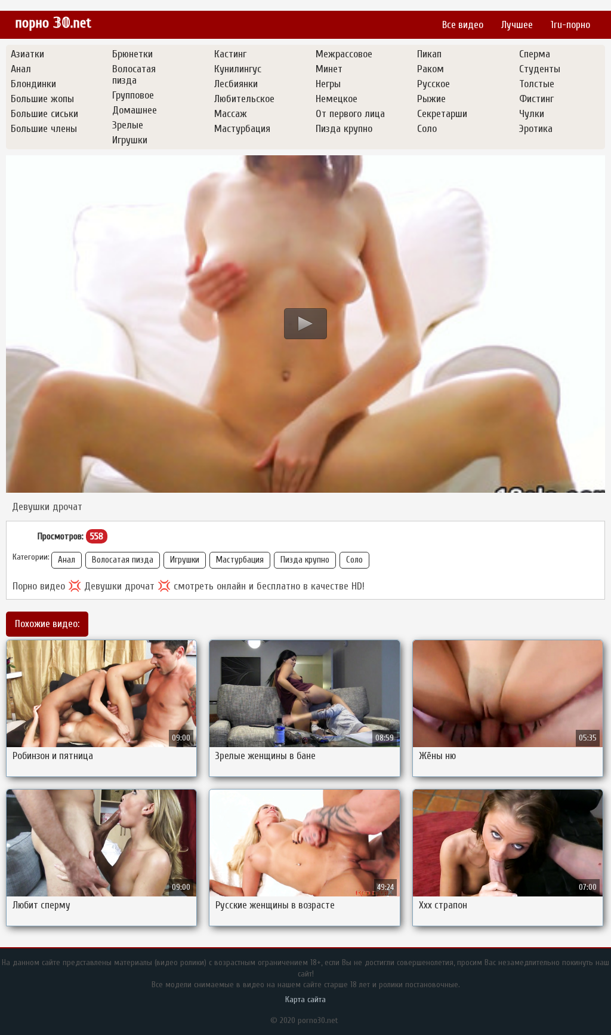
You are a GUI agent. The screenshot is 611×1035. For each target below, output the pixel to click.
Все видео (462, 24)
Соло (354, 560)
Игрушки (184, 560)
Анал (66, 560)
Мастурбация (240, 560)
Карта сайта (305, 999)
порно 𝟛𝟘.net (53, 23)
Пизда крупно (304, 560)
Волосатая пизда (122, 560)
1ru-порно (570, 24)
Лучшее (517, 24)
